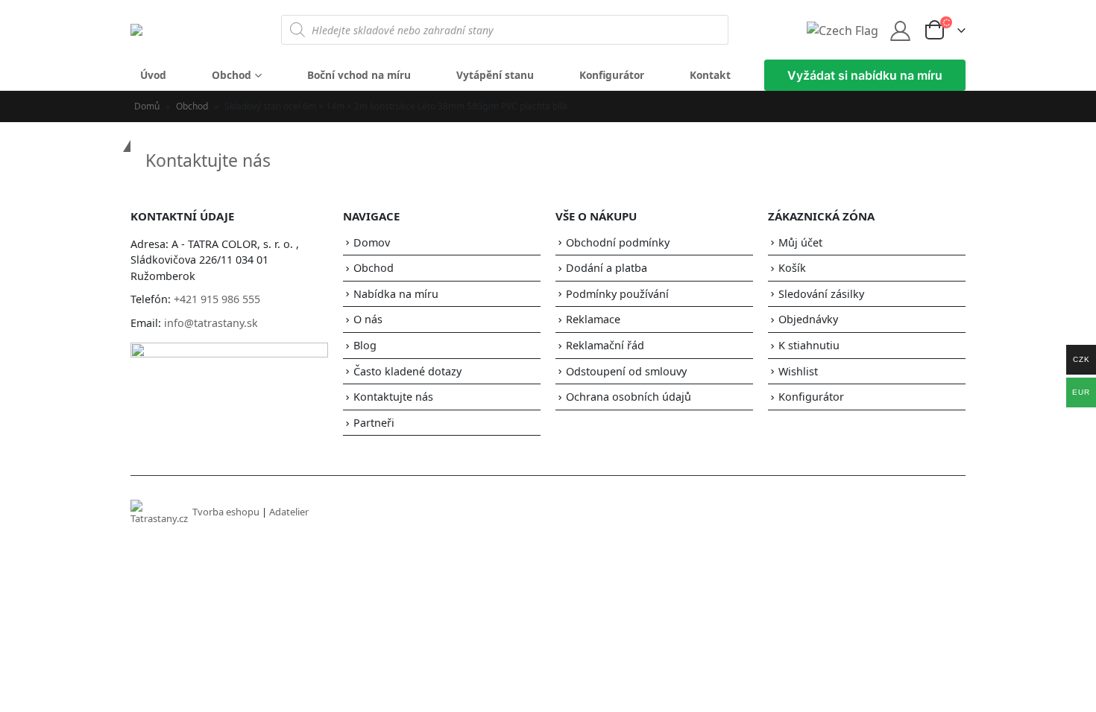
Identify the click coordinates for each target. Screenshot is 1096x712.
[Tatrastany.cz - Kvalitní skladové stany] (171, 30)
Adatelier (289, 511)
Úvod (153, 75)
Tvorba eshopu (225, 511)
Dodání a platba (606, 268)
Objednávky (808, 319)
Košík (792, 268)
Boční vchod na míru (359, 75)
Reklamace (593, 319)
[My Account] (901, 30)
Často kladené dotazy (407, 371)
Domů (147, 106)
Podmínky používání (617, 294)
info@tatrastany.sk (211, 323)
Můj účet (800, 242)
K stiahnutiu (809, 345)
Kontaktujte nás (208, 160)
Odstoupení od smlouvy (626, 371)
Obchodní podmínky (618, 242)
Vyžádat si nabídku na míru (864, 75)
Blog (365, 345)
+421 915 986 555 (217, 299)
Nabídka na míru (395, 294)
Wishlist (798, 371)
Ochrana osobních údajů (628, 397)
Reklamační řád (605, 345)
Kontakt (710, 75)
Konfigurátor (611, 75)
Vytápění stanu (495, 75)
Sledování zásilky (821, 294)
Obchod (231, 75)
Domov (371, 242)
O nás (367, 319)
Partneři (373, 423)
